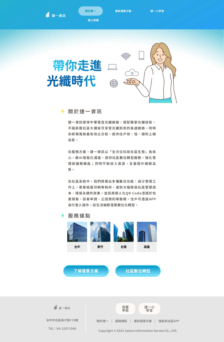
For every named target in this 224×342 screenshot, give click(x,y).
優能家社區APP (169, 321)
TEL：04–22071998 (62, 328)
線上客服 (93, 20)
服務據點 (121, 321)
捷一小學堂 (157, 11)
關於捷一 (90, 11)
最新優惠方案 (123, 11)
